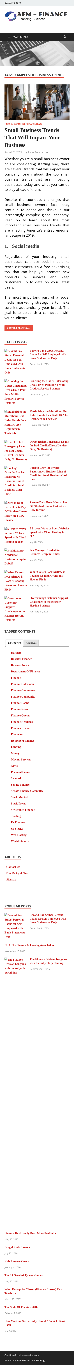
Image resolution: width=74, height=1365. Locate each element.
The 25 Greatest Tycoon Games (23, 1275)
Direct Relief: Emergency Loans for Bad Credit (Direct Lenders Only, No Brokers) (49, 445)
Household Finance (22, 740)
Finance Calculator (22, 684)
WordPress (24, 1360)
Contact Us (13, 866)
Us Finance (18, 822)
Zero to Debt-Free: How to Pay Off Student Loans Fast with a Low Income (49, 506)
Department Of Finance (25, 671)
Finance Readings (22, 721)
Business (16, 652)
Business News (20, 665)
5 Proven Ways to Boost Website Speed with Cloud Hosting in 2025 (49, 532)
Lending (16, 746)
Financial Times (20, 728)
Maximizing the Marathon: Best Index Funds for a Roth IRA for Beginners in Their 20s (49, 415)
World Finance (20, 841)
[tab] (14, 643)
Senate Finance (20, 784)
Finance (16, 677)
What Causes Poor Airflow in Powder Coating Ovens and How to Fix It (47, 575)
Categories (14, 642)
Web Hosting (19, 834)
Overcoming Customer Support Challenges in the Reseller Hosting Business (49, 601)
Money (15, 753)
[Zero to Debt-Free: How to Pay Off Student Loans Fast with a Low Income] (15, 502)
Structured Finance (23, 809)
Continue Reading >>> (17, 327)
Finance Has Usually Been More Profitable (30, 1233)
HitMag (40, 1360)
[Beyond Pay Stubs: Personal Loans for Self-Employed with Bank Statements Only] (15, 351)
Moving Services (21, 759)
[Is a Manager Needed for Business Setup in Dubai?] (15, 550)
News (14, 765)
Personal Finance (21, 772)
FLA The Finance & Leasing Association (29, 945)
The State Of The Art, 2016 (21, 1307)
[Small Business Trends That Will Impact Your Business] (37, 102)
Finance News (34, 124)
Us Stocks (17, 828)
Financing (17, 734)
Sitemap (11, 879)
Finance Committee (15, 124)
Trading (16, 816)
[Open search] (65, 37)
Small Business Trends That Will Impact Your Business (32, 137)
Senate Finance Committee (27, 790)
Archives (31, 642)
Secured (16, 778)
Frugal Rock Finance (17, 1247)
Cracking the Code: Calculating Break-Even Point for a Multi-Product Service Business (49, 384)
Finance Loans (20, 702)
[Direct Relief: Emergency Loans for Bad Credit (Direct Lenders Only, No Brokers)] (15, 442)
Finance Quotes (20, 715)
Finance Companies (23, 696)
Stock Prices (18, 803)
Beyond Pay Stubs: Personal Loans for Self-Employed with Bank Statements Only (48, 354)
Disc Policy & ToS (17, 873)
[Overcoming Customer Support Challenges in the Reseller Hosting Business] (15, 598)
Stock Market (19, 797)
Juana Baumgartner (38, 152)
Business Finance (21, 658)
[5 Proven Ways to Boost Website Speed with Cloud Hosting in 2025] (15, 529)
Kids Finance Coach (16, 1261)
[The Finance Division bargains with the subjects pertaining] (15, 959)
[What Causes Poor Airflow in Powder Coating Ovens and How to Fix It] (15, 572)
